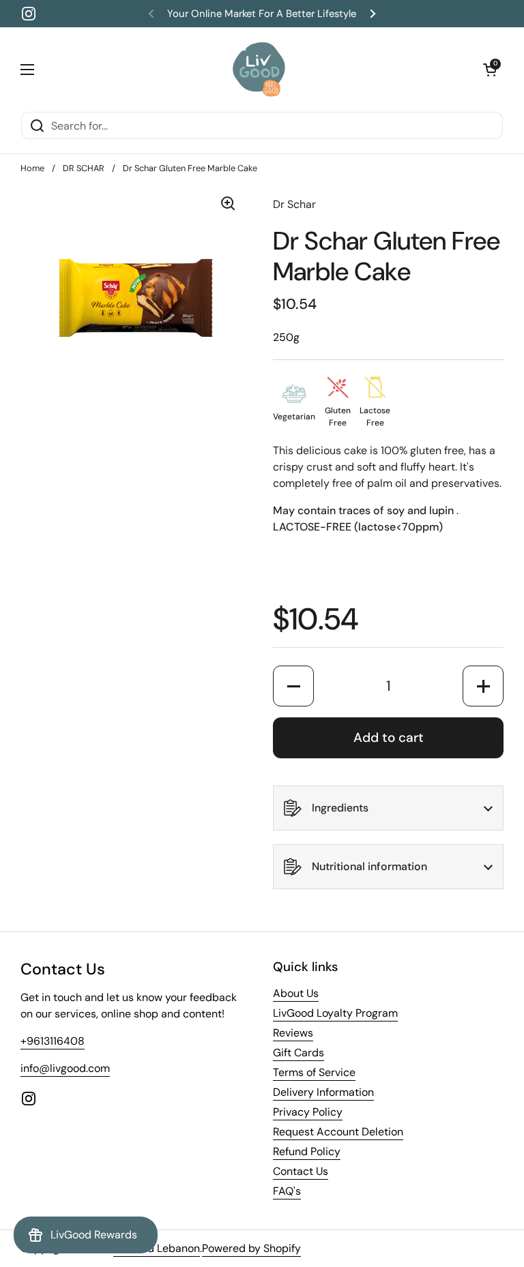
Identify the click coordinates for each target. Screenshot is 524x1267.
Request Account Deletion (338, 1131)
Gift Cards (298, 1052)
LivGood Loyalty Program (335, 1013)
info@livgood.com (65, 1068)
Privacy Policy (308, 1112)
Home (32, 168)
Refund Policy (306, 1151)
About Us (296, 993)
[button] (490, 69)
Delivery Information (323, 1092)
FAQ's (287, 1191)
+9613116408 (52, 1041)
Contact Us (300, 1171)
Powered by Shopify (251, 1248)
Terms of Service (314, 1072)
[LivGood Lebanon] (259, 69)
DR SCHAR (83, 168)
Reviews (293, 1033)
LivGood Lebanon (156, 1248)
